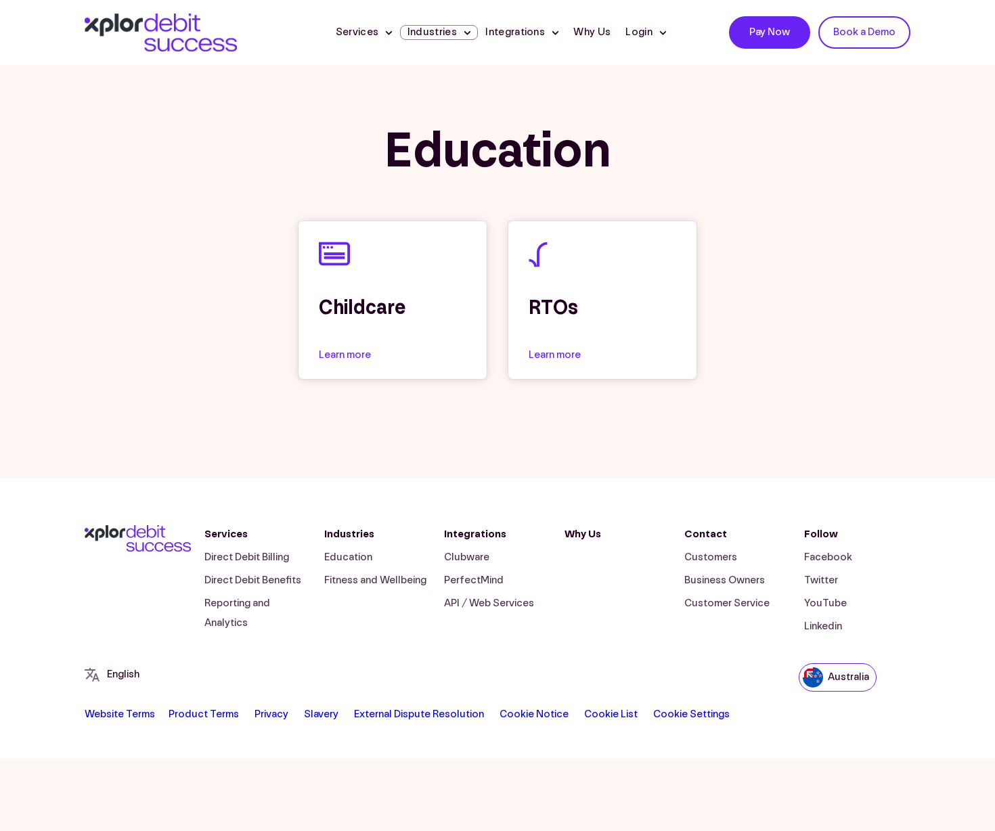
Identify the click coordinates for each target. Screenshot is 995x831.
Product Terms (204, 714)
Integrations (515, 32)
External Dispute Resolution (419, 714)
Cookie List (611, 714)
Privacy (271, 714)
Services (357, 32)
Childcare (362, 308)
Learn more (345, 355)
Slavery (321, 714)
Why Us (592, 32)
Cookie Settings (691, 714)
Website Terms (120, 714)
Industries (349, 534)
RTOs (553, 308)
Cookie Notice (534, 714)
